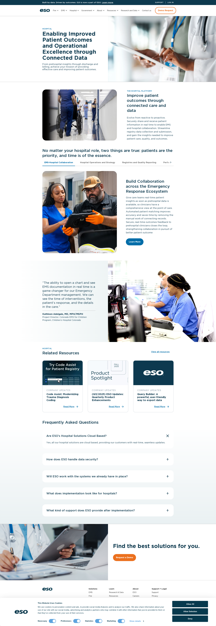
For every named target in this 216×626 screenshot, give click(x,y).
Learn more (107, 2)
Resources (111, 11)
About (99, 11)
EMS (63, 11)
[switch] (76, 621)
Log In (171, 2)
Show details (135, 621)
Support (159, 2)
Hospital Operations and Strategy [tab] (97, 162)
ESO (134, 592)
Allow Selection (190, 611)
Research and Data (129, 11)
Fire (54, 11)
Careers (136, 596)
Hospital (73, 11)
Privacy (155, 596)
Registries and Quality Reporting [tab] (139, 162)
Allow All (190, 604)
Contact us (146, 11)
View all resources (160, 352)
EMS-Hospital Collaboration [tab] (58, 162)
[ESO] (45, 10)
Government (86, 11)
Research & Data (116, 592)
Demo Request (165, 10)
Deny (190, 619)
